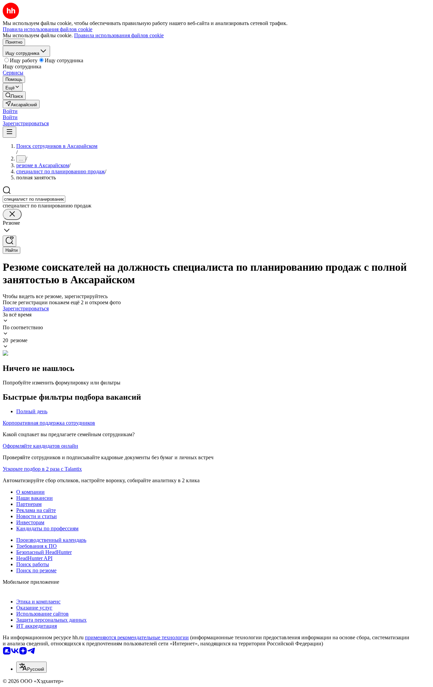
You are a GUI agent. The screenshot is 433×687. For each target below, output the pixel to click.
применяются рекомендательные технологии (137, 637)
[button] (10, 111)
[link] (14, 95)
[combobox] (34, 199)
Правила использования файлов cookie (119, 35)
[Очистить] (12, 214)
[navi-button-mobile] (9, 132)
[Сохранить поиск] (9, 241)
